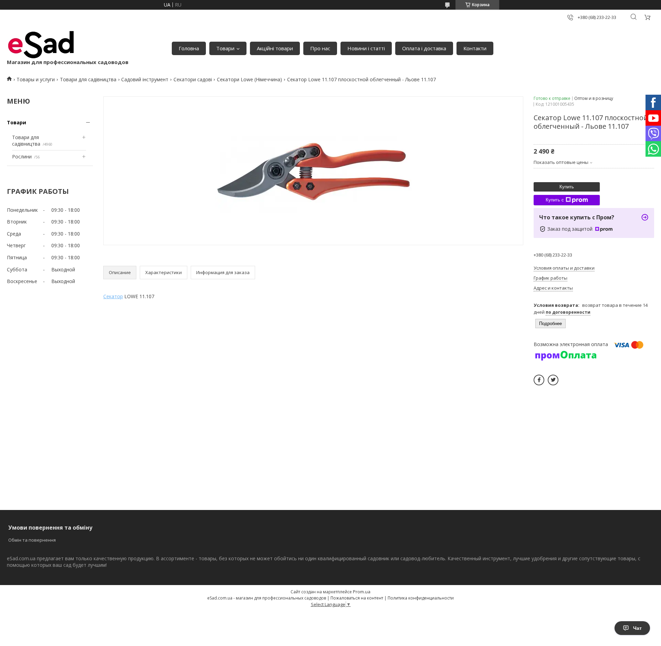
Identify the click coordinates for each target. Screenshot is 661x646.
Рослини (22, 156)
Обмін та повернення (32, 540)
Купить (566, 186)
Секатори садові (193, 79)
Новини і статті (366, 48)
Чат (637, 628)
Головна (189, 48)
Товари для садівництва (88, 79)
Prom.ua (361, 591)
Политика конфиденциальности (421, 598)
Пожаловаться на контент (356, 598)
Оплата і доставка (424, 48)
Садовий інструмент (144, 79)
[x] (553, 380)
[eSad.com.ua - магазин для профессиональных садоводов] (41, 45)
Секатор (113, 296)
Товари (225, 48)
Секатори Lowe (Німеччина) (249, 79)
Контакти (474, 48)
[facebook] (539, 380)
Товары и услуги (36, 79)
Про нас (320, 48)
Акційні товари (275, 48)
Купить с (555, 199)
